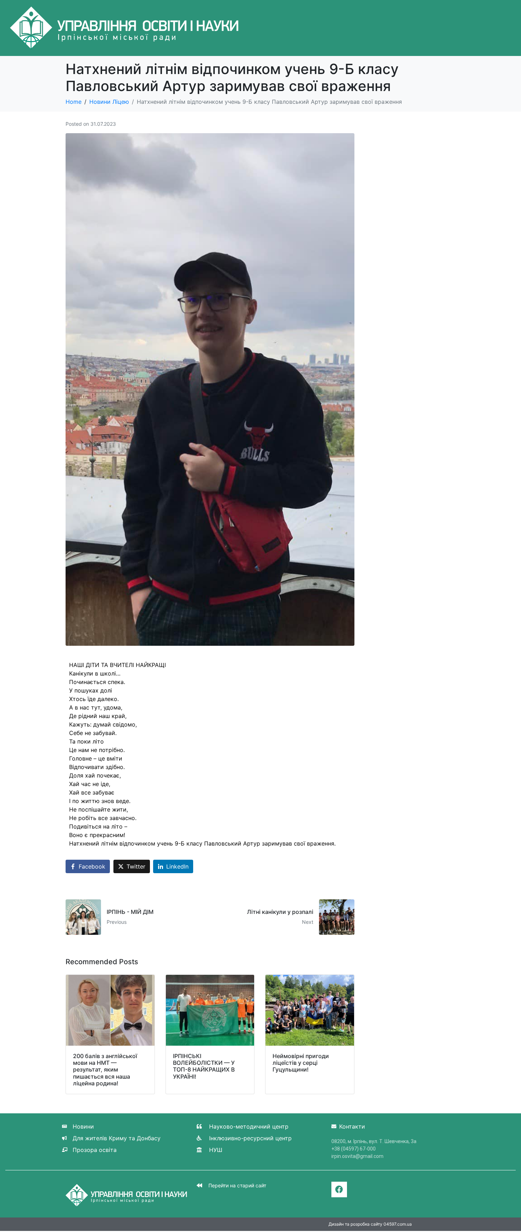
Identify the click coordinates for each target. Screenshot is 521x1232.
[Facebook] (339, 1189)
